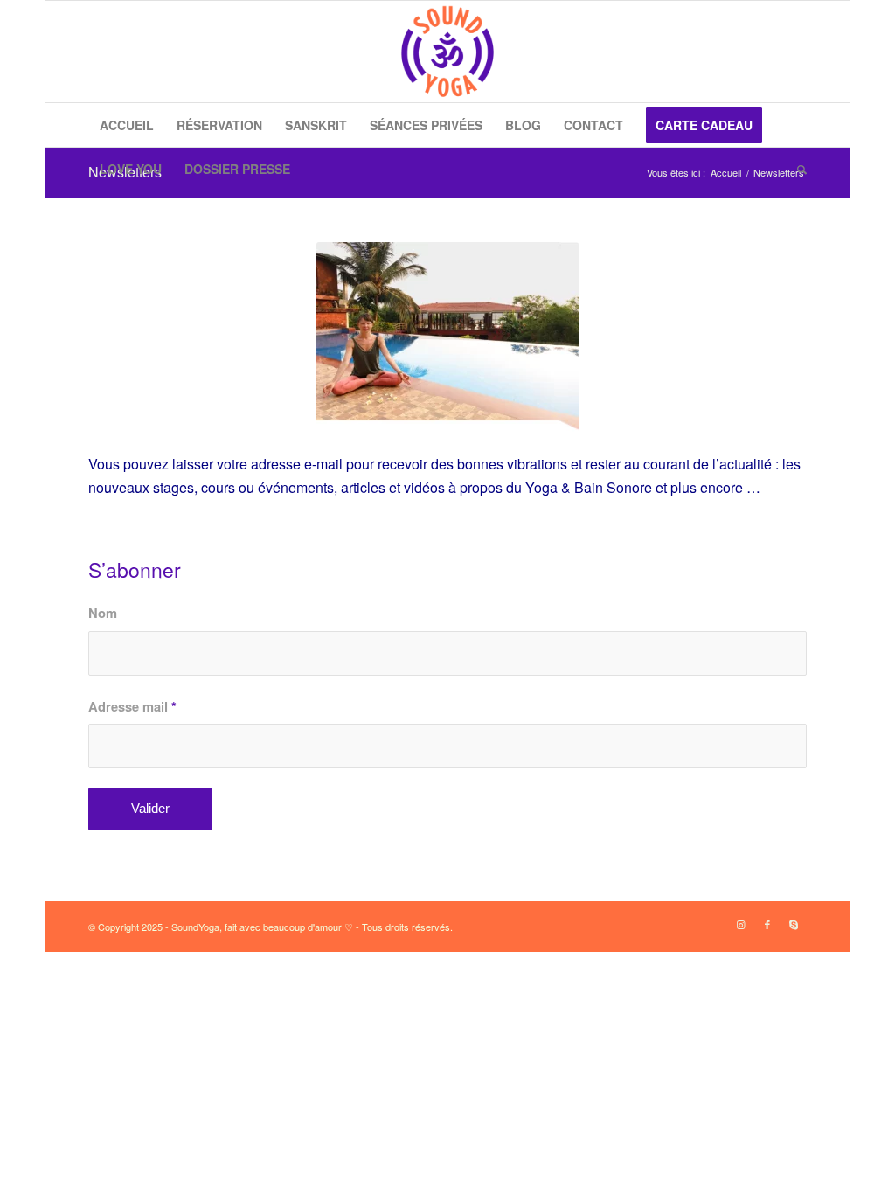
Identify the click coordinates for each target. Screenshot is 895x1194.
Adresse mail (132, 706)
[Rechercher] (796, 169)
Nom (102, 612)
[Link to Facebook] (767, 924)
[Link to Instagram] (741, 924)
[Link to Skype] (794, 924)
